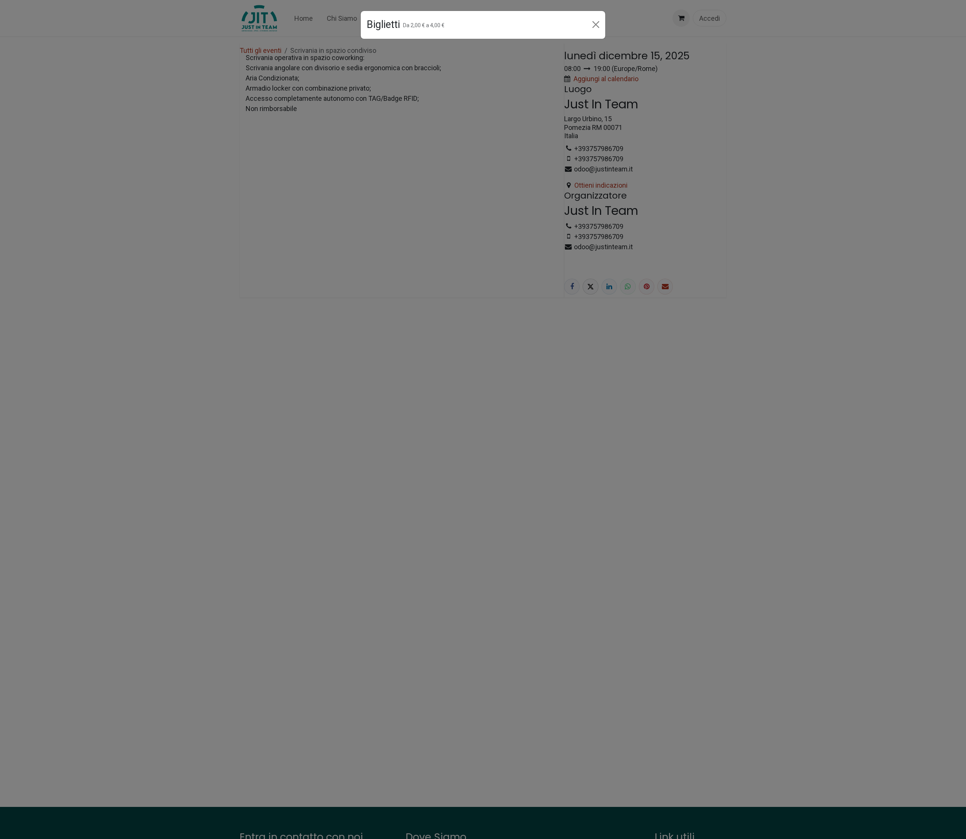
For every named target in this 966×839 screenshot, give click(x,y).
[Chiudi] (595, 24)
